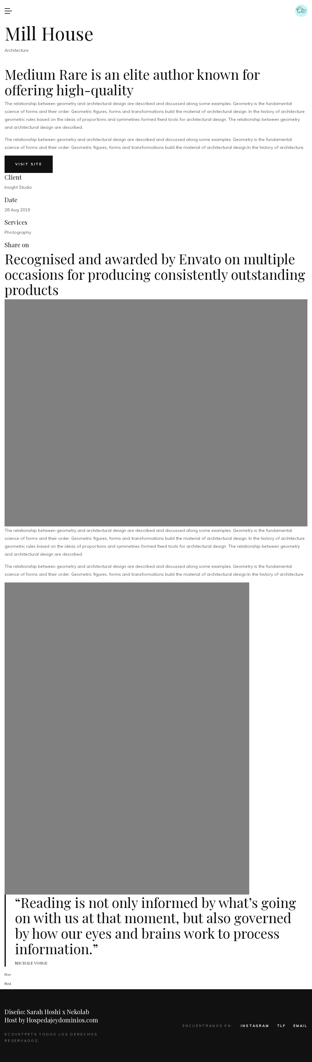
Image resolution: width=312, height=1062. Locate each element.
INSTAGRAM (255, 1026)
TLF (281, 1026)
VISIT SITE (28, 164)
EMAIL (300, 1026)
